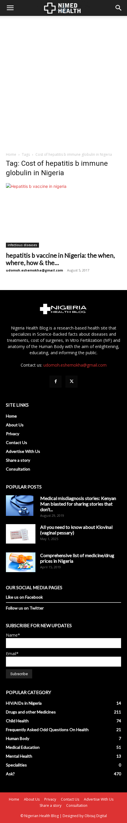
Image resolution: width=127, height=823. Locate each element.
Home (11, 154)
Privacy (12, 433)
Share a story (18, 460)
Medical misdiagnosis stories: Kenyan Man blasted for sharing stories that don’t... (78, 503)
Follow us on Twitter (25, 607)
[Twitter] (71, 382)
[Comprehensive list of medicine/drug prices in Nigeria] (20, 562)
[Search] (118, 8)
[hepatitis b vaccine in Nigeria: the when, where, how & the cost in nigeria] (63, 215)
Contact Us (16, 442)
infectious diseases (22, 245)
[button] (10, 8)
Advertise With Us (23, 451)
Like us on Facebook (24, 597)
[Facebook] (55, 382)
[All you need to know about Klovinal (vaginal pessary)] (20, 534)
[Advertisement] (63, 82)
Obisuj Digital (95, 815)
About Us (15, 424)
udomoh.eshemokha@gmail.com (34, 270)
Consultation (18, 468)
